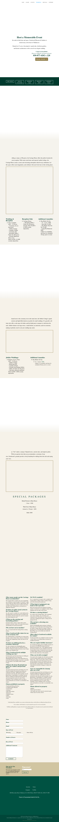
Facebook (28, 787)
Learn (27, 2)
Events (32, 2)
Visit (23, 2)
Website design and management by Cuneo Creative (29, 820)
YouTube (34, 790)
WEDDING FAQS (29, 82)
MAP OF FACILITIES (19, 82)
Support (51, 2)
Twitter (34, 787)
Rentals (45, 2)
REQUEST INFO (39, 82)
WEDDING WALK (48, 82)
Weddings (38, 2)
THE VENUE (10, 81)
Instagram (28, 790)
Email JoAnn (40, 59)
